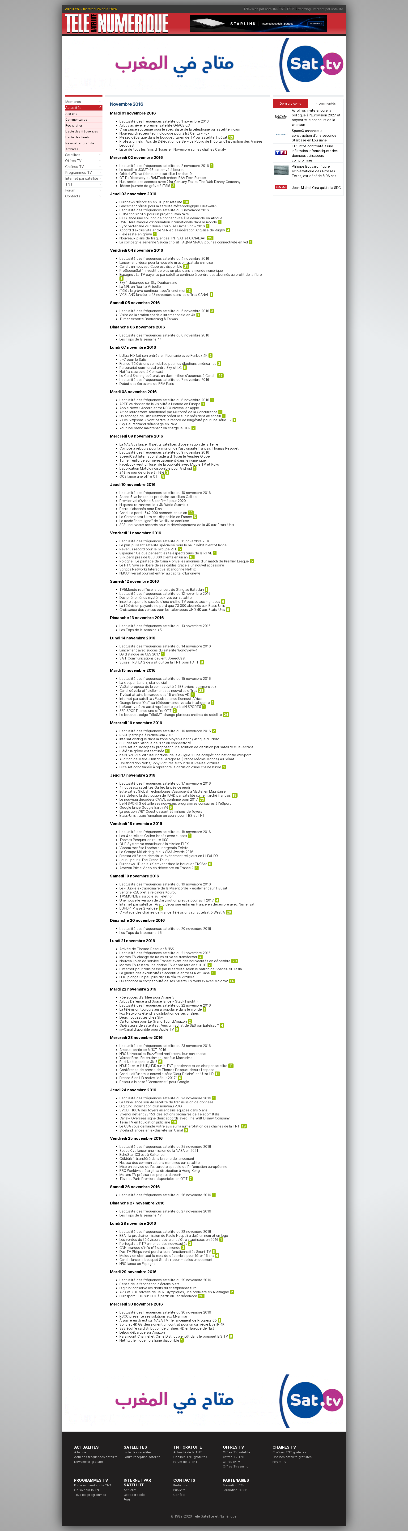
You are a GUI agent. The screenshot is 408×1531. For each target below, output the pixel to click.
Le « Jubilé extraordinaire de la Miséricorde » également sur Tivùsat (173, 888)
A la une (71, 113)
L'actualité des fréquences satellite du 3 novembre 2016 (164, 210)
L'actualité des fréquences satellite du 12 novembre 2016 (165, 593)
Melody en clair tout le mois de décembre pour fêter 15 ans (166, 1256)
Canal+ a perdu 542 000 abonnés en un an (153, 513)
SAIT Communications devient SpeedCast (152, 658)
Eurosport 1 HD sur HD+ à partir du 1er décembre (158, 1296)
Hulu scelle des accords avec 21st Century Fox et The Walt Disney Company (180, 182)
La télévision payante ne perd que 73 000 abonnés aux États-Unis (172, 606)
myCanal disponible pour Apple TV (146, 1029)
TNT (282, 9)
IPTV (290, 9)
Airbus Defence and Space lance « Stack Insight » (158, 1001)
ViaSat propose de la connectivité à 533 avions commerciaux (167, 687)
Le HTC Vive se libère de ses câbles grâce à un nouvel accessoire (171, 565)
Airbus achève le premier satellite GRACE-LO (154, 125)
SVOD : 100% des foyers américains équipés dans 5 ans (163, 1110)
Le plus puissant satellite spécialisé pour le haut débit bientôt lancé (173, 545)
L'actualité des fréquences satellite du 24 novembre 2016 (165, 1098)
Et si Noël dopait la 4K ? (138, 1062)
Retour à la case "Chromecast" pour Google (154, 1082)
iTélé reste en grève (135, 234)
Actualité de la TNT (187, 1452)
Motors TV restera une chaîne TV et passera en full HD (163, 965)
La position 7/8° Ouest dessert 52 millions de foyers (160, 811)
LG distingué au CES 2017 (139, 654)
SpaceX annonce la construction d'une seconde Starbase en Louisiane (314, 135)
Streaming (303, 9)
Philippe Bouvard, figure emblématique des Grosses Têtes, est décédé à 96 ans (314, 171)
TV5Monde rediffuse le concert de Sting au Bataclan (161, 589)
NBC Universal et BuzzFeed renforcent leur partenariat (163, 1054)
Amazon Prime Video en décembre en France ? (156, 868)
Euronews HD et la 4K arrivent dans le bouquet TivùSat (163, 864)
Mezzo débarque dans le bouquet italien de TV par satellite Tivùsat (173, 137)
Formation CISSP (235, 1490)
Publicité (179, 1490)
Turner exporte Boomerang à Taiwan (148, 319)
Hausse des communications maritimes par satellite (159, 1163)
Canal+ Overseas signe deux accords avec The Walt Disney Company (174, 1118)
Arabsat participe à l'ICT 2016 (142, 1050)
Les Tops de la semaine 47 (140, 1215)
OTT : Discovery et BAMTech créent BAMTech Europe (162, 178)
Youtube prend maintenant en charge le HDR (155, 428)
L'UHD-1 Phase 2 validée (138, 908)
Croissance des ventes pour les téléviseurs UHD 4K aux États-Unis (172, 610)
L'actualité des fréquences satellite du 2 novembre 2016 (164, 166)
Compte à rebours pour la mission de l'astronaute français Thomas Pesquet (179, 448)
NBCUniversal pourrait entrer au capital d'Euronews (159, 573)
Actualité (130, 1490)
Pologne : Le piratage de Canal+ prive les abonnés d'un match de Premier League (184, 561)
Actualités (73, 107)
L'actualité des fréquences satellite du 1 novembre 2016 (164, 121)
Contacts (72, 196)
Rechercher (73, 125)
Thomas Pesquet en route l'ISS (143, 840)
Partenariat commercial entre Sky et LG (150, 368)
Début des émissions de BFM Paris (146, 384)
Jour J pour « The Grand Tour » (144, 860)
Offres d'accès (134, 1495)
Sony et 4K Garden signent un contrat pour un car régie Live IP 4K (172, 1324)
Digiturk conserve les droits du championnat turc (157, 1288)
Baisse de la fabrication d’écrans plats (149, 1284)
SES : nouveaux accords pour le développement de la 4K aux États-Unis (176, 525)
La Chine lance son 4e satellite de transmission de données (166, 1102)
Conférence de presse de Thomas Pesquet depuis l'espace (166, 1070)
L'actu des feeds (77, 137)
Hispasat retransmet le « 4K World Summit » (153, 505)
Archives (71, 149)
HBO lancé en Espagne (137, 1264)
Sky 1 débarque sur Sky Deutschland (148, 283)
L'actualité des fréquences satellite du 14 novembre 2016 (165, 646)
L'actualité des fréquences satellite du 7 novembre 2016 (164, 380)
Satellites (72, 155)
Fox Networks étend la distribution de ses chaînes (159, 1013)
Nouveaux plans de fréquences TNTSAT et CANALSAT (162, 238)
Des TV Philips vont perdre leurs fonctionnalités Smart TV (165, 1252)
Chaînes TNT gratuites (190, 1457)
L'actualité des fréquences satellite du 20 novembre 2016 (165, 929)
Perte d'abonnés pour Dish (140, 509)
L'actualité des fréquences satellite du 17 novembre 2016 (165, 783)
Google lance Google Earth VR (143, 807)
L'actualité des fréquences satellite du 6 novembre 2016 (164, 335)
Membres (73, 101)
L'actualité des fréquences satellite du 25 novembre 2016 (165, 1146)
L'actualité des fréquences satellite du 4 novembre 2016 (164, 258)
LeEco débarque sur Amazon (142, 1332)
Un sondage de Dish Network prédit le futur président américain (170, 416)
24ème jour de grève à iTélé (141, 472)
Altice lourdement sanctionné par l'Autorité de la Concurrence (168, 412)
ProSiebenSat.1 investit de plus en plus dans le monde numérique (171, 270)
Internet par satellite (328, 9)
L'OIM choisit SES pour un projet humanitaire (154, 214)
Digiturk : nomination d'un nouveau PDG (150, 1106)
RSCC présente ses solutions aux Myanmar (153, 1316)
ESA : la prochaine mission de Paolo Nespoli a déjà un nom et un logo (173, 1235)
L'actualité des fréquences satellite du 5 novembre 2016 (164, 311)
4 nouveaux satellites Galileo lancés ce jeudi (154, 787)
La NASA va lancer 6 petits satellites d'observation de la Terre (168, 444)
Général (179, 1495)
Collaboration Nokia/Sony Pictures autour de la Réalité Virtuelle (169, 763)
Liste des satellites (138, 1452)
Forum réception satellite (142, 1457)
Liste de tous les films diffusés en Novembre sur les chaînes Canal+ (172, 149)
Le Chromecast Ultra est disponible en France (155, 517)
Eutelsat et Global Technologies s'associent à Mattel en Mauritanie (172, 791)
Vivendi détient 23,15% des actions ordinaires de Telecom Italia (169, 1114)
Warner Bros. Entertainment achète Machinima (155, 1058)
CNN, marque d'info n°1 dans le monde (149, 1248)
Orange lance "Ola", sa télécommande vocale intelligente (164, 703)
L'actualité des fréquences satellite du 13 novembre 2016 (165, 626)
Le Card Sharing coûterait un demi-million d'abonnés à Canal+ (167, 376)
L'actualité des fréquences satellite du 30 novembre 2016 (165, 1312)
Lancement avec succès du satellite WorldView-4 (158, 650)
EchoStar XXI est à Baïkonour (142, 1155)
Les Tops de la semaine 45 (140, 630)
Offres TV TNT (234, 1457)
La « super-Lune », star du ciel (143, 682)
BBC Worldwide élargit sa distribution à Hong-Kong (159, 1171)
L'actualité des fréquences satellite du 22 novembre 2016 (165, 1005)
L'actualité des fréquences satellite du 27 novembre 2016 (165, 1211)
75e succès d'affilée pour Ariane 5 (146, 997)
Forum (70, 190)
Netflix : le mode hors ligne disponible (149, 1340)
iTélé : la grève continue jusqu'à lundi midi (152, 291)
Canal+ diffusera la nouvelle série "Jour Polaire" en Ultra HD (166, 1074)
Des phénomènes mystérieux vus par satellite (155, 597)
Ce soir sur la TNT (87, 1490)
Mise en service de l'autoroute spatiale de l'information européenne (173, 1167)
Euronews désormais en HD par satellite (150, 202)
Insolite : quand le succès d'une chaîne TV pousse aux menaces (169, 602)
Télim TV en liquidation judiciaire (144, 1122)
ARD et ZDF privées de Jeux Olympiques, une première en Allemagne (174, 1292)
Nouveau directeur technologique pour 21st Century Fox (164, 133)
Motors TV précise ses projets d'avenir (150, 1175)
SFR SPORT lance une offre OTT (145, 711)
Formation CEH (234, 1485)
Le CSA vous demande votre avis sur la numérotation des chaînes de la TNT (179, 1126)
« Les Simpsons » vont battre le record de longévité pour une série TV (175, 420)
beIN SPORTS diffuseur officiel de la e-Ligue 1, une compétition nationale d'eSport (185, 755)
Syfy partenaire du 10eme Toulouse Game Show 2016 (162, 226)
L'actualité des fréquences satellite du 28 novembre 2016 (165, 1231)
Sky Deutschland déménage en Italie (148, 424)
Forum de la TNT (185, 1461)
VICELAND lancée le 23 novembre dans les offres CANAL (164, 295)
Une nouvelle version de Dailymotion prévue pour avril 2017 (166, 900)
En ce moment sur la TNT (92, 1485)
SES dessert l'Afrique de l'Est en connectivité (155, 743)
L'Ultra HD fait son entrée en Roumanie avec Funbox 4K (163, 355)
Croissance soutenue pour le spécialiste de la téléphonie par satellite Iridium (180, 129)
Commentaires (76, 119)
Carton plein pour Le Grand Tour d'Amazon (153, 1021)
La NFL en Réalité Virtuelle (140, 287)
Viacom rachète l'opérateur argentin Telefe (153, 848)
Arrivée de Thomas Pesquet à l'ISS (146, 949)
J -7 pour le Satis (133, 359)
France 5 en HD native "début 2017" (148, 1078)
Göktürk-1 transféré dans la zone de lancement (156, 1159)
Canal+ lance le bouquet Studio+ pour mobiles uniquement (165, 1260)
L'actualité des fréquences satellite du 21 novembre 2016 (165, 953)
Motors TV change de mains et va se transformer (158, 957)
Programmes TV (78, 172)
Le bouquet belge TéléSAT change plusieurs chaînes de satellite (170, 715)
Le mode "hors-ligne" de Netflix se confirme (154, 521)
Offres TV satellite (236, 1452)
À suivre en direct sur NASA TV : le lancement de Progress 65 (168, 1320)
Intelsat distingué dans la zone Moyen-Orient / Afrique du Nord (169, 739)
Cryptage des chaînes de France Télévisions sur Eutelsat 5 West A (172, 912)
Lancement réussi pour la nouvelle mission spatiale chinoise (166, 262)
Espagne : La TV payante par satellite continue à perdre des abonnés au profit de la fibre (190, 274)
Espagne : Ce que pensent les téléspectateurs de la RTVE (165, 553)
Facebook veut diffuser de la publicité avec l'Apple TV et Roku (169, 464)
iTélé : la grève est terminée (141, 751)
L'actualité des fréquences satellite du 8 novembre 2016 (164, 400)
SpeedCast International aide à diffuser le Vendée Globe (164, 456)
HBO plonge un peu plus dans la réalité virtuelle (157, 977)
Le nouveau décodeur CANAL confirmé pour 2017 (158, 799)
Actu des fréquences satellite (96, 1457)
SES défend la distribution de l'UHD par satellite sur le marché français (175, 795)
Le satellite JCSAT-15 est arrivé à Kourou (151, 170)
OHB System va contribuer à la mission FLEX (154, 844)
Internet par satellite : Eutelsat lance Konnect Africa (160, 699)
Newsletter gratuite (79, 143)
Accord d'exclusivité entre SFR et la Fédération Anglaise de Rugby (172, 230)
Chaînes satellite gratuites (292, 1457)
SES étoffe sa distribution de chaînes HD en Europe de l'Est (166, 1328)
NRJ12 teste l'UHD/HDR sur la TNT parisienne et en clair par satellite (173, 1066)
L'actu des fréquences (81, 131)
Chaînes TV (74, 166)
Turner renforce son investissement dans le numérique (162, 460)
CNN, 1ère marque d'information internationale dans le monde (168, 222)
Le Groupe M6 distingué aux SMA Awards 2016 (156, 852)
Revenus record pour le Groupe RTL (148, 549)
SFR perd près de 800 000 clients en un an (153, 557)
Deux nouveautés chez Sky (141, 1017)
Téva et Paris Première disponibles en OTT (153, 1179)
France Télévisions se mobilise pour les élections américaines (167, 363)
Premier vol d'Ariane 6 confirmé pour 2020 (152, 501)
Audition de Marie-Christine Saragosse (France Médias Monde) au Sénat (176, 759)
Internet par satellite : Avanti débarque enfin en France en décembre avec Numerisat (187, 904)
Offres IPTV (231, 1461)
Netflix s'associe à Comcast (141, 372)
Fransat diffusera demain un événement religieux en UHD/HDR (168, 856)
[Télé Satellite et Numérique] (116, 23)
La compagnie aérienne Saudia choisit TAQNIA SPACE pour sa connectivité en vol (183, 242)
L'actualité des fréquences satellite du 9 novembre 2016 (164, 452)
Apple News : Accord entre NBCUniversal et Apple (159, 408)
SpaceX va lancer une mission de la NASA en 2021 (158, 1150)
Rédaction (180, 1485)
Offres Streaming (235, 1466)
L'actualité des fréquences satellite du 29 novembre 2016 (165, 1280)
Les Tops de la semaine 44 (140, 339)
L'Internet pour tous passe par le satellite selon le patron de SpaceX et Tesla (180, 969)
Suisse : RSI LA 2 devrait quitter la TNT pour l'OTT (159, 662)
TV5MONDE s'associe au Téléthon (146, 896)
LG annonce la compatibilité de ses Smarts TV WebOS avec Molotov (173, 981)
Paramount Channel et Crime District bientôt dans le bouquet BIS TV (173, 1336)
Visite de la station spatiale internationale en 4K (157, 315)
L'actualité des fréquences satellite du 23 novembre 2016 (165, 1046)
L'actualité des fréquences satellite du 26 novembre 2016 (165, 1195)
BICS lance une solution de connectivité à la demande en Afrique (170, 218)
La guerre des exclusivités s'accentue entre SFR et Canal (164, 973)
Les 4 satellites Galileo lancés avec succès (153, 836)
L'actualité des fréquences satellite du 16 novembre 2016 (165, 731)
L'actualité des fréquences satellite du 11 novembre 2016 (164, 541)
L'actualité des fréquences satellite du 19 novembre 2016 (165, 884)
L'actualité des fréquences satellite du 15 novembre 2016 (165, 678)
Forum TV (279, 1461)
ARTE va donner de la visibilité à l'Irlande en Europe (159, 404)
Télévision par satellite (260, 9)
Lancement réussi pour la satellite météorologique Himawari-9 (168, 206)
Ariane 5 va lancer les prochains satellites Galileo (158, 497)
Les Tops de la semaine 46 (140, 933)
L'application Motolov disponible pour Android (155, 468)
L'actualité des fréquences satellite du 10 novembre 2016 (165, 493)
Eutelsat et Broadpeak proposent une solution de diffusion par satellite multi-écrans (186, 747)
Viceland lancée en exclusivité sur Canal (151, 1130)
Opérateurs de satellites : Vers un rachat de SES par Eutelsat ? (169, 1025)
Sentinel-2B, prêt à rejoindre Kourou (148, 892)
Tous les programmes (90, 1495)
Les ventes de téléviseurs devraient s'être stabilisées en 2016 (168, 1240)
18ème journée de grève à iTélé (144, 186)
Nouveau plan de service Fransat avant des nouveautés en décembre (174, 961)
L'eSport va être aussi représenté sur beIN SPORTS (160, 707)
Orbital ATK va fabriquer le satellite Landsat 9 (155, 174)
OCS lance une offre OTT (139, 476)
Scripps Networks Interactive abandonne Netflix (157, 569)
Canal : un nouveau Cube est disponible (150, 266)
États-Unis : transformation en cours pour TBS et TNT (162, 815)
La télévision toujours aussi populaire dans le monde (160, 1009)
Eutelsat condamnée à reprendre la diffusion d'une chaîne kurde (170, 767)
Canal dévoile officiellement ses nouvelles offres (158, 691)
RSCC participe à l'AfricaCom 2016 (146, 735)
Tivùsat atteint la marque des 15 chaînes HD (154, 695)
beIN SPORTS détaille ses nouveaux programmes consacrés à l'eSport (175, 803)
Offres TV (73, 160)
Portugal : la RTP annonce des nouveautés (153, 1244)
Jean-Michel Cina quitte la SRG (316, 187)
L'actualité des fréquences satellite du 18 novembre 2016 (165, 832)
